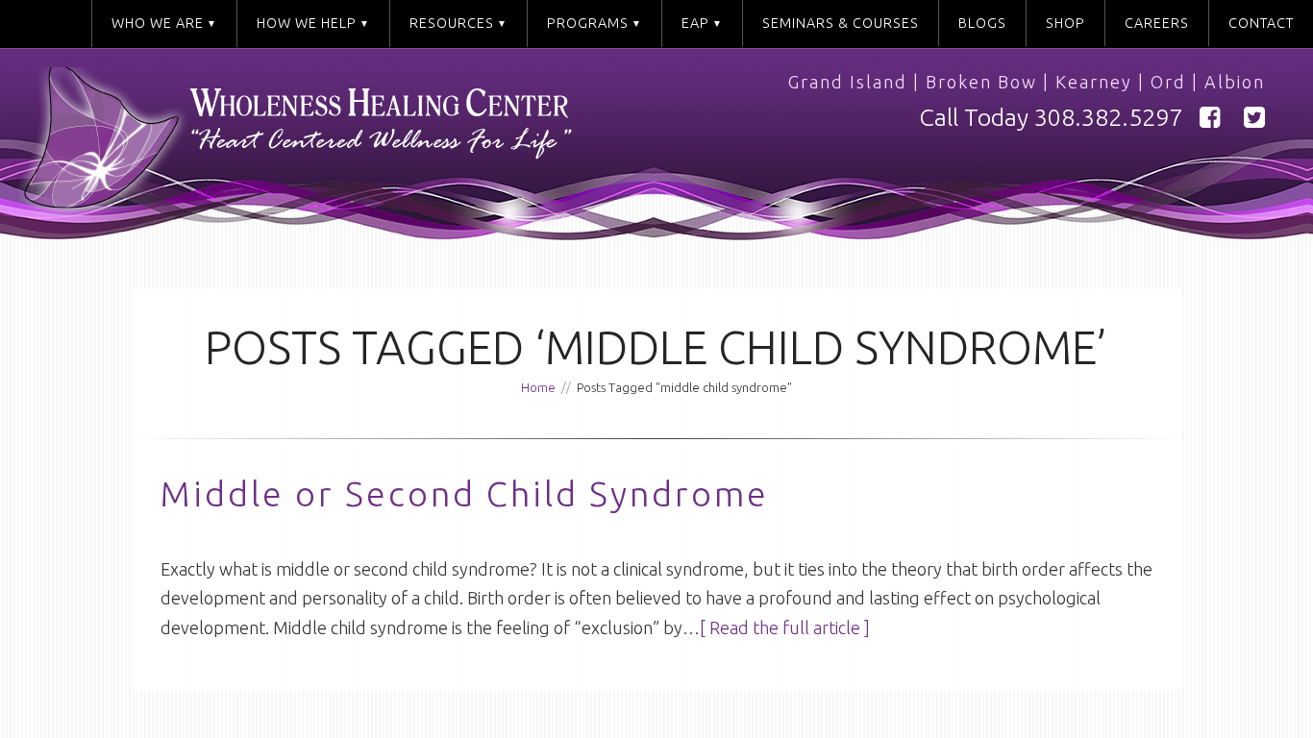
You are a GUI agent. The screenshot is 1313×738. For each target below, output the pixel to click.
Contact (1261, 23)
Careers (1157, 23)
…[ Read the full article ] (776, 627)
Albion (1234, 81)
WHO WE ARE (157, 23)
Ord (1168, 81)
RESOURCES (451, 23)
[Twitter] (1254, 118)
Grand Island (847, 81)
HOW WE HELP (307, 23)
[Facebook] (1210, 118)
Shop (1065, 23)
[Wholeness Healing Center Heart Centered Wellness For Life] (347, 147)
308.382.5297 (1108, 117)
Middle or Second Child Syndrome (465, 493)
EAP (695, 23)
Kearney (1093, 81)
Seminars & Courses (840, 23)
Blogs (982, 23)
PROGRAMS (588, 23)
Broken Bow (981, 81)
